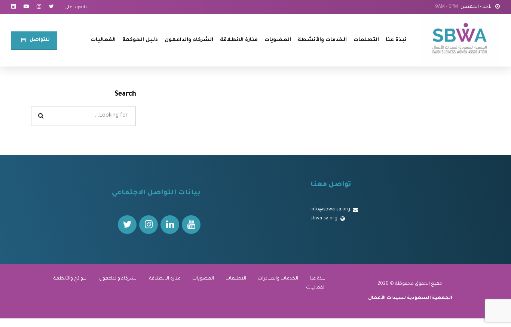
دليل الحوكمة (140, 40)
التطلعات (366, 40)
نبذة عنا (396, 40)
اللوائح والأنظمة (70, 278)
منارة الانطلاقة (239, 40)
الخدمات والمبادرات (278, 278)
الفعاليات (103, 40)
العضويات (277, 40)
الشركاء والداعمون (189, 40)
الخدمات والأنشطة (322, 40)
